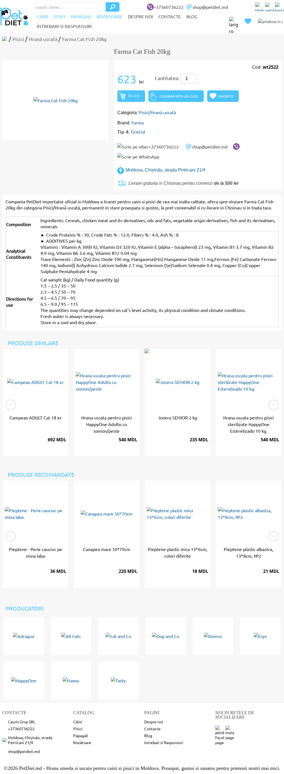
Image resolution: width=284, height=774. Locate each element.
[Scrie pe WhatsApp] (138, 156)
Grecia (138, 131)
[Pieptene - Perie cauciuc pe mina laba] (35, 514)
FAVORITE (225, 96)
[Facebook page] (269, 6)
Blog (191, 16)
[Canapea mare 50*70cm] (106, 514)
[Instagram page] (279, 6)
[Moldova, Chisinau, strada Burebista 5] (259, 6)
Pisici (59, 16)
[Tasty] (118, 680)
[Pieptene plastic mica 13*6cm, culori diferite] (177, 514)
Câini (42, 16)
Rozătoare (109, 16)
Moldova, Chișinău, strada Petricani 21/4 (165, 170)
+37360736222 (169, 7)
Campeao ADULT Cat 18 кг (35, 417)
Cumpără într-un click (178, 96)
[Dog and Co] (166, 636)
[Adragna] (24, 636)
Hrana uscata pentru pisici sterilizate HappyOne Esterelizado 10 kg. (248, 424)
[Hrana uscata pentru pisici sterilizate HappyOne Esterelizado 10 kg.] (248, 382)
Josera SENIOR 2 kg (177, 417)
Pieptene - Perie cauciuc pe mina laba (35, 552)
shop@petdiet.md (210, 7)
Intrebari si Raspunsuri (64, 26)
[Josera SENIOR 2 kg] (177, 382)
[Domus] (213, 636)
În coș (134, 96)
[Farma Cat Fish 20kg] (55, 100)
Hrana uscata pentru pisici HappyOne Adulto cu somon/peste (106, 424)
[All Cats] (71, 636)
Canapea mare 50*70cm (106, 549)
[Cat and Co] (118, 636)
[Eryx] (260, 636)
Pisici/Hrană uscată (157, 112)
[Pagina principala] (5, 39)
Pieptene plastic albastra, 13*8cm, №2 (248, 552)
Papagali (81, 16)
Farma (137, 122)
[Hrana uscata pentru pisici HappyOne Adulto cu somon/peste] (106, 382)
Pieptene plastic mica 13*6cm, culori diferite (177, 552)
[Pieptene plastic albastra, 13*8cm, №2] (248, 514)
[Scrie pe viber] (236, 146)
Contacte (169, 16)
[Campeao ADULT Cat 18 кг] (35, 382)
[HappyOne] (24, 680)
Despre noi (140, 16)
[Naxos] (71, 680)
